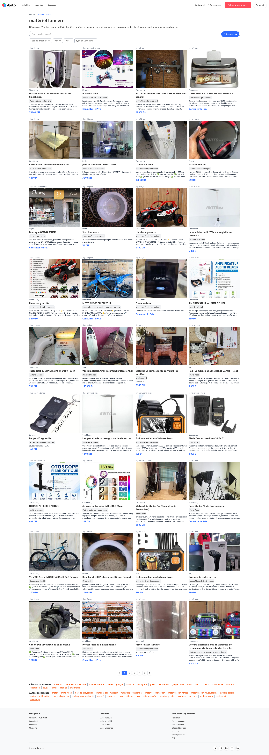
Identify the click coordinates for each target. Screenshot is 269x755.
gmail (152, 684)
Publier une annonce (238, 5)
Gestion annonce (178, 721)
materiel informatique (75, 684)
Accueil (32, 15)
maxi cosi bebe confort (146, 696)
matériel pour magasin (107, 692)
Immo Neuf (39, 5)
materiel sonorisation (155, 692)
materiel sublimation (40, 696)
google (119, 684)
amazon (230, 684)
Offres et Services (179, 728)
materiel (58, 684)
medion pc (35, 699)
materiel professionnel (131, 692)
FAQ (173, 738)
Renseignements (178, 734)
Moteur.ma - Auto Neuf (38, 718)
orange (63, 687)
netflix (207, 684)
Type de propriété (39, 40)
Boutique (175, 731)
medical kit (221, 696)
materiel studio (227, 692)
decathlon (35, 687)
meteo (110, 684)
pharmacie (75, 687)
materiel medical (97, 684)
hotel (189, 684)
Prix (67, 40)
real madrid (163, 684)
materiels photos (61, 696)
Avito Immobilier (106, 721)
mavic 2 (100, 696)
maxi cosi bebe (126, 696)
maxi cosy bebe (167, 696)
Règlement (176, 718)
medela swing (206, 696)
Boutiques (52, 5)
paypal (46, 687)
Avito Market (105, 724)
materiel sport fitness (178, 692)
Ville (56, 40)
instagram (142, 684)
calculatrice (218, 684)
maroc (198, 684)
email (54, 687)
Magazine (33, 728)
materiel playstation (84, 692)
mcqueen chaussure (187, 696)
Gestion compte (178, 724)
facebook (130, 684)
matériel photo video (62, 692)
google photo (178, 684)
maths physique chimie (83, 696)
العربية (261, 5)
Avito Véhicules (106, 718)
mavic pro (111, 696)
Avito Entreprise (106, 728)
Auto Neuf (26, 5)
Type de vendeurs (84, 40)
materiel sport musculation (204, 692)
